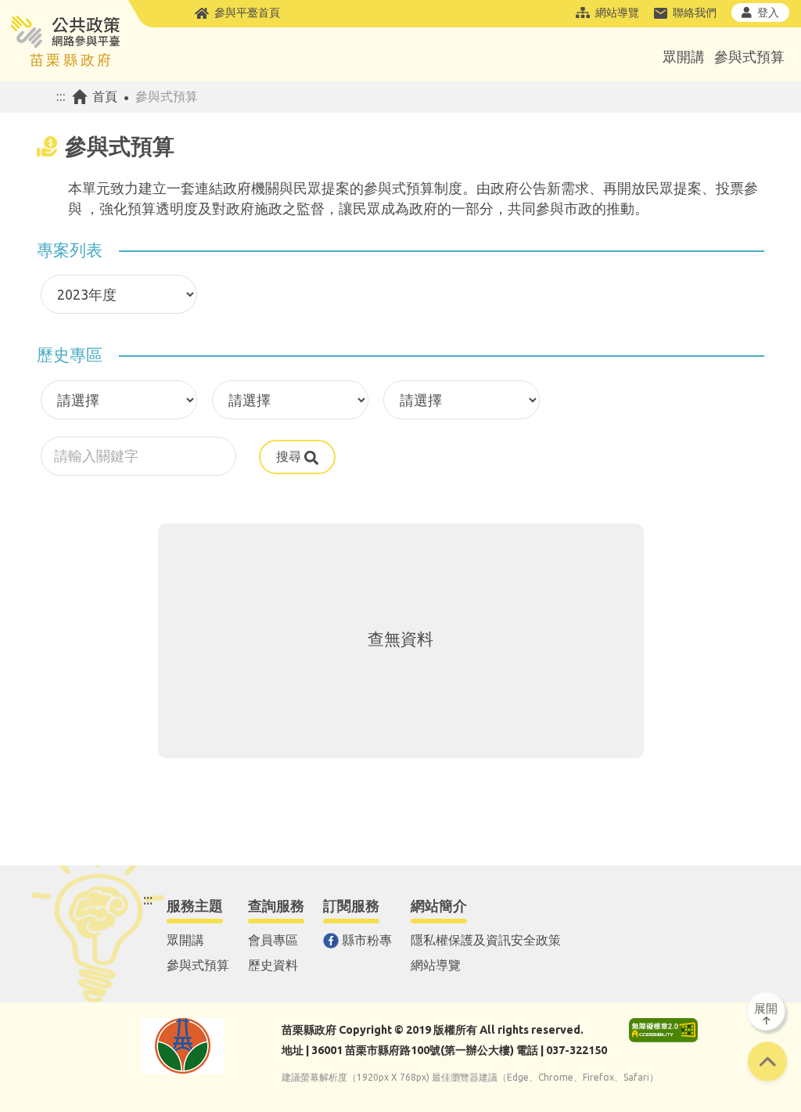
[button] (767, 1063)
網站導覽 (617, 12)
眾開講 (684, 56)
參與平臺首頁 (247, 12)
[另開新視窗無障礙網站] (663, 1030)
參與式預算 (749, 56)
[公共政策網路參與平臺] (65, 41)
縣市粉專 (367, 940)
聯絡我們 (695, 12)
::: (61, 96)
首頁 (104, 96)
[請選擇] (115, 403)
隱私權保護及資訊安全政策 (486, 940)
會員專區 (273, 940)
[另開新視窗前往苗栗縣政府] (182, 1046)
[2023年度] (115, 297)
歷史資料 (273, 965)
